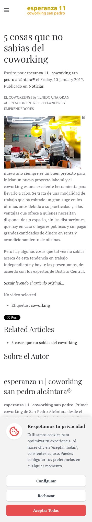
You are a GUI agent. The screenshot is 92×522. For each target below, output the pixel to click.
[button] (6, 10)
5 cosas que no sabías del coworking (44, 342)
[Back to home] (46, 10)
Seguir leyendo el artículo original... (34, 283)
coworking (40, 305)
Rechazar (46, 495)
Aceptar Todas (46, 510)
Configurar (46, 480)
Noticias (36, 86)
